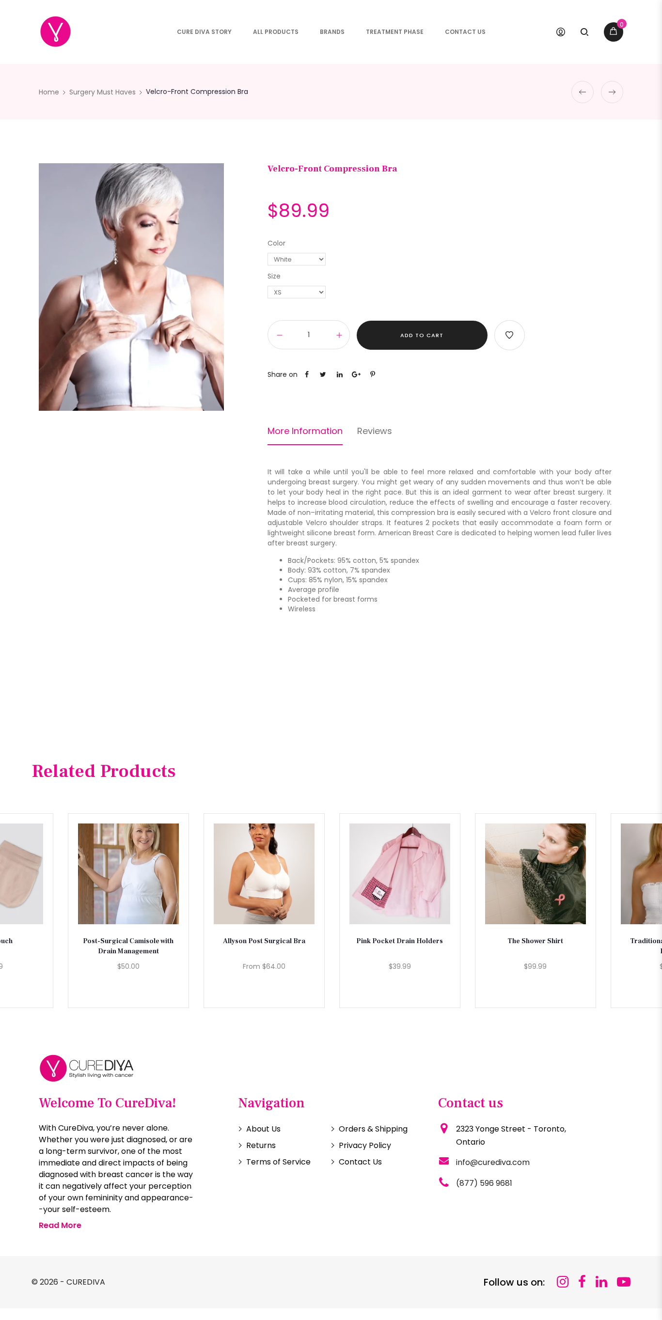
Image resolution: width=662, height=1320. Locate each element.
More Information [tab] (305, 431)
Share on (283, 374)
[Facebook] (582, 1282)
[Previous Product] (582, 92)
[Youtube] (623, 1282)
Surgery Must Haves (102, 92)
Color (276, 243)
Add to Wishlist (509, 335)
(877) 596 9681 (484, 1183)
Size (274, 276)
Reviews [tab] (374, 431)
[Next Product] (612, 92)
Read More (60, 1225)
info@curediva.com (493, 1162)
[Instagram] (562, 1282)
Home (49, 92)
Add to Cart (421, 335)
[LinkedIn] (601, 1282)
